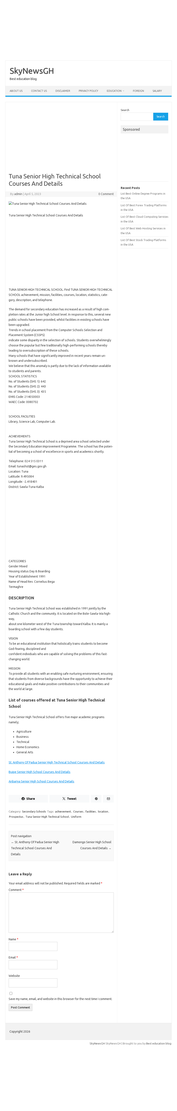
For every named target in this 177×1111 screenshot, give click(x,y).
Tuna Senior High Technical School (47, 816)
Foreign (138, 90)
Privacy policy (88, 90)
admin (18, 194)
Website (14, 976)
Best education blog (158, 1043)
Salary (157, 90)
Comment (16, 890)
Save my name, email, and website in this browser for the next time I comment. (60, 999)
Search (125, 109)
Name (13, 939)
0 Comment (106, 194)
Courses (78, 811)
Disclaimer (62, 90)
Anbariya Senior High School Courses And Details (41, 781)
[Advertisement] (88, 30)
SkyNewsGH (32, 70)
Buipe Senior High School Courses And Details (39, 772)
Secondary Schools (34, 811)
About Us (16, 90)
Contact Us (39, 90)
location (103, 811)
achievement (63, 811)
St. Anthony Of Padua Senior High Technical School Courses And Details (57, 762)
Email (13, 957)
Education (114, 90)
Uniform (76, 816)
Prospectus (16, 816)
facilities (90, 811)
